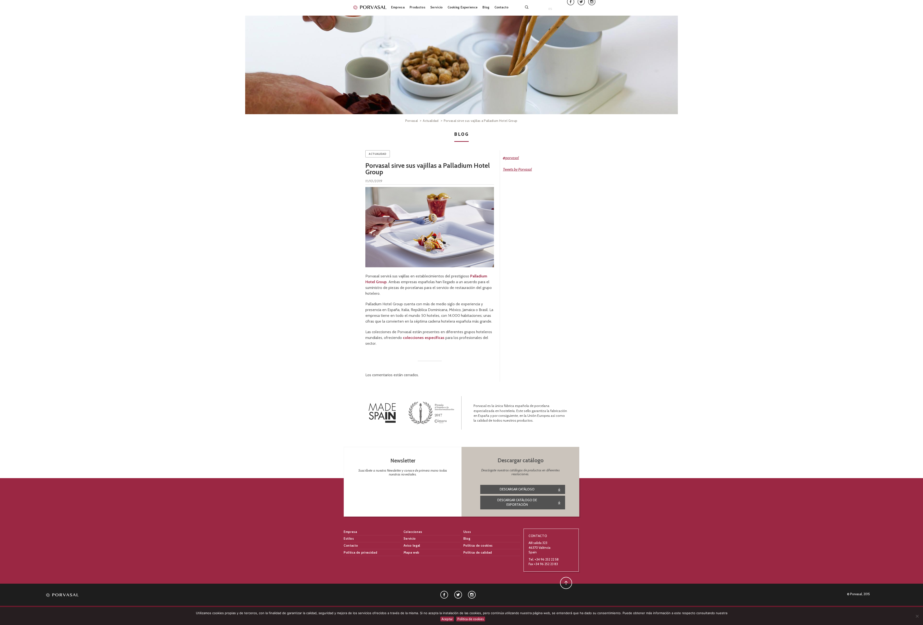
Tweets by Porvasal (517, 169)
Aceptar (447, 619)
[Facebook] (444, 594)
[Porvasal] (370, 7)
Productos (417, 7)
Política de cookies (478, 545)
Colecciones (413, 532)
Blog (485, 7)
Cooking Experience (463, 7)
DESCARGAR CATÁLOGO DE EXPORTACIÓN (517, 502)
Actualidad (430, 121)
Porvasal (411, 121)
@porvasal (511, 158)
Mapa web (411, 552)
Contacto (501, 7)
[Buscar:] (527, 7)
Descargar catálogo (517, 489)
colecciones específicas (423, 337)
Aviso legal (412, 545)
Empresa (398, 7)
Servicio (436, 7)
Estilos (349, 538)
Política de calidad (477, 552)
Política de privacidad (360, 552)
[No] (917, 616)
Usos (467, 532)
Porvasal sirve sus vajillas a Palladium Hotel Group (427, 169)
